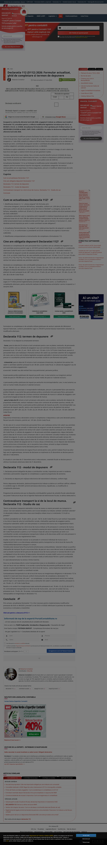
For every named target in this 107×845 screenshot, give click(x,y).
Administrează (86, 838)
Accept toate (86, 835)
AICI (7, 841)
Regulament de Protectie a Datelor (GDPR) (41, 835)
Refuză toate (86, 842)
